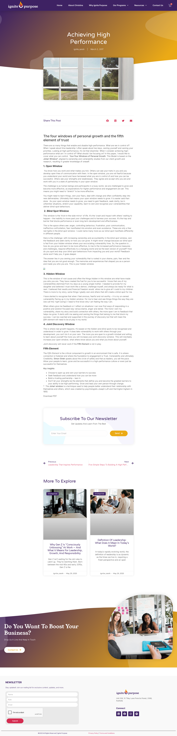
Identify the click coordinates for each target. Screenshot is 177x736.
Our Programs (119, 5)
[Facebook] (124, 713)
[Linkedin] (118, 713)
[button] (107, 120)
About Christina (75, 5)
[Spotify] (136, 713)
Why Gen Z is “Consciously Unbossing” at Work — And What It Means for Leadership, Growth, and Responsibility (65, 549)
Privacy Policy (93, 733)
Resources (139, 5)
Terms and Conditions (107, 733)
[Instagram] (130, 713)
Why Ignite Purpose (98, 5)
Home (59, 5)
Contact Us (158, 5)
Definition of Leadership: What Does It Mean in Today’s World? (112, 543)
